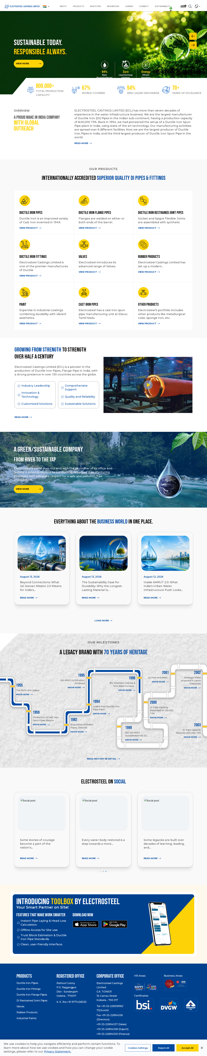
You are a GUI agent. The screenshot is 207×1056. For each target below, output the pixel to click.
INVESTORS (95, 6)
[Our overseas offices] (45, 7)
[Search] (190, 6)
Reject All (163, 1047)
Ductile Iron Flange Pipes (32, 995)
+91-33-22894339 (107, 1034)
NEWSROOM (113, 6)
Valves (20, 1007)
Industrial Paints (27, 1019)
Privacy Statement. (57, 1051)
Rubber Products (27, 1013)
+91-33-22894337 (107, 1025)
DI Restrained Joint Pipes (32, 1001)
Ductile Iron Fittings (29, 989)
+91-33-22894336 (112, 1016)
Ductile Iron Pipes (27, 983)
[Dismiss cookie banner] (201, 1047)
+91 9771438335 (76, 1002)
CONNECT (144, 6)
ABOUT (63, 6)
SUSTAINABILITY (162, 6)
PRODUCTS (78, 6)
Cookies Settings (138, 1047)
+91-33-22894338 (107, 1029)
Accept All (187, 1047)
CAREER (129, 6)
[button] (98, 872)
